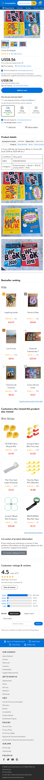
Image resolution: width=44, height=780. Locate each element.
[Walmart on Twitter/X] (8, 759)
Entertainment (22, 144)
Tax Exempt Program (9, 718)
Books (31, 144)
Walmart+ (5, 691)
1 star (4, 606)
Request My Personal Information (13, 736)
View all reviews (9, 587)
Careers (5, 659)
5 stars (4, 595)
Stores (4, 684)
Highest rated (28, 613)
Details (19, 122)
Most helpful (7, 618)
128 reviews (18, 54)
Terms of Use (6, 726)
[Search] (34, 3)
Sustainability (6, 669)
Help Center (36, 641)
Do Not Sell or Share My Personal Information (18, 740)
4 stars (4, 598)
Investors (5, 666)
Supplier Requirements (10, 673)
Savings (28, 8)
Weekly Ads (31, 644)
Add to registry (33, 127)
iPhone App (6, 748)
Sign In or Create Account (16, 641)
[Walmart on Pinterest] (17, 759)
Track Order (16, 644)
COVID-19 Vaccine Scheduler (12, 702)
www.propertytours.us (25, 70)
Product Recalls (7, 715)
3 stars (4, 600)
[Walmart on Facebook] (3, 759)
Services (20, 8)
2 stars (4, 603)
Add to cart (22, 90)
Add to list (12, 127)
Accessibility (6, 712)
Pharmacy (5, 705)
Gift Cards (6, 694)
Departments (9, 8)
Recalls (4, 708)
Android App (6, 751)
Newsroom (6, 663)
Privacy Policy (7, 730)
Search (38, 623)
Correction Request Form (14, 552)
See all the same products (33, 532)
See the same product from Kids (31, 401)
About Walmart (7, 656)
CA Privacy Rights (8, 733)
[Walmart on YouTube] (12, 759)
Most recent (14, 613)
